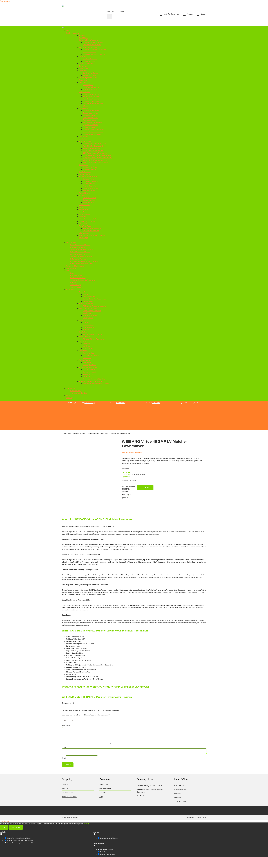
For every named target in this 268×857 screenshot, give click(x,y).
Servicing (69, 398)
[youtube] (79, 810)
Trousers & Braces (76, 287)
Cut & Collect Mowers (90, 181)
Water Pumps (83, 238)
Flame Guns (83, 80)
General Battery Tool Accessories (94, 299)
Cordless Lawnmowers (91, 111)
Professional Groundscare (75, 266)
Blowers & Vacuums (86, 303)
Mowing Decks (88, 374)
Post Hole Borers (84, 172)
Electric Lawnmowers (90, 113)
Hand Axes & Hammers (91, 87)
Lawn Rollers (83, 136)
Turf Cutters (83, 223)
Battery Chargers (89, 296)
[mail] (83, 810)
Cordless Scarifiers (89, 198)
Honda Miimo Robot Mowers (80, 245)
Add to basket (145, 487)
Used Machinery (71, 268)
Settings (87, 823)
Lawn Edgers (83, 106)
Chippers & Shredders (86, 63)
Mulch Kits (86, 346)
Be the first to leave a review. (129, 480)
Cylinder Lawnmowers (90, 125)
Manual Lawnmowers (90, 118)
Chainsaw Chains (89, 327)
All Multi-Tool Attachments (91, 148)
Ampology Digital (200, 817)
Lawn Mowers (83, 341)
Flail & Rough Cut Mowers (88, 78)
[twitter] (67, 810)
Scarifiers (82, 195)
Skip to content (5, 1)
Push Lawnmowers (89, 120)
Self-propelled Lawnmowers (92, 122)
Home (68, 30)
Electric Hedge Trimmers (91, 96)
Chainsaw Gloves (76, 275)
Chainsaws (82, 56)
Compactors (83, 66)
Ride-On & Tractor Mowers (88, 176)
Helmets (73, 282)
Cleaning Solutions (89, 365)
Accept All (16, 827)
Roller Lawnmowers (90, 127)
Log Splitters (83, 139)
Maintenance (83, 351)
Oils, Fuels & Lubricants (91, 355)
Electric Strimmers (89, 52)
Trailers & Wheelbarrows (87, 221)
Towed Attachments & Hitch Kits (94, 379)
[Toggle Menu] (63, 27)
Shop (69, 433)
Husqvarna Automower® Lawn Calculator (84, 261)
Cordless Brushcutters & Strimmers (95, 49)
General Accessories (90, 372)
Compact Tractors (89, 179)
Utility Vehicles (84, 233)
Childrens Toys (75, 391)
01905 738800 (120, 403)
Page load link (5, 821)
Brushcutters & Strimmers (88, 47)
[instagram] (71, 810)
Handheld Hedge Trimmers (92, 101)
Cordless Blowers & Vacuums (93, 42)
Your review (66, 725)
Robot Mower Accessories (79, 259)
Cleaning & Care (88, 353)
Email (64, 758)
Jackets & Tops (75, 285)
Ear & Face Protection (77, 278)
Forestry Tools (88, 85)
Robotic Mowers (84, 193)
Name (64, 747)
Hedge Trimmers (84, 92)
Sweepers (82, 216)
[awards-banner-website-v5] (162, 406)
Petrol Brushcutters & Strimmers (94, 54)
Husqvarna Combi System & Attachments (97, 158)
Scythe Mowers (84, 205)
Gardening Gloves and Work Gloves (82, 280)
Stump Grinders (84, 214)
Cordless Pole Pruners (90, 167)
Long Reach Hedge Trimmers (93, 103)
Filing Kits (86, 329)
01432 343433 (156, 403)
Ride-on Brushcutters (90, 186)
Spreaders (82, 212)
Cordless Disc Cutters (90, 73)
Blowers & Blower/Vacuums (88, 40)
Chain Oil (86, 322)
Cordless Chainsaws (90, 59)
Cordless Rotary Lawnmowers (93, 129)
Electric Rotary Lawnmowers (93, 132)
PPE (67, 271)
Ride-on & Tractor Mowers (88, 367)
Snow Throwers (84, 209)
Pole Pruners (83, 165)
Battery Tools (83, 38)
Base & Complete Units (91, 231)
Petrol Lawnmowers (90, 115)
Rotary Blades (88, 348)
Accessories (70, 289)
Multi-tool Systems (85, 141)
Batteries (86, 294)
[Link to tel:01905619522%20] (175, 801)
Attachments (87, 362)
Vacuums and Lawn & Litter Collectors (92, 235)
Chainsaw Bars (88, 325)
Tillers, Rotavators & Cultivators (89, 219)
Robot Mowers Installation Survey (81, 264)
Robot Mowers (71, 242)
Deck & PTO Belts (89, 369)
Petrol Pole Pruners (89, 169)
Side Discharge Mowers (91, 188)
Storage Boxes (88, 301)
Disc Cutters (83, 71)
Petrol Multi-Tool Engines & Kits (93, 146)
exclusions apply (89, 403)
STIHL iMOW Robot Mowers (80, 252)
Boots (72, 273)
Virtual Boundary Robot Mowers (81, 256)
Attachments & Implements (92, 228)
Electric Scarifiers (89, 200)
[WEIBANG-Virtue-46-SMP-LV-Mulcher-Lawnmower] (89, 475)
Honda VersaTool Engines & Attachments (97, 155)
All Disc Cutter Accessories (92, 334)
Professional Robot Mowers (79, 254)
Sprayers (82, 207)
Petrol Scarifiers (88, 202)
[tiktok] (75, 810)
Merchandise (70, 388)
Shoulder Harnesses (90, 315)
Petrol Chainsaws (89, 61)
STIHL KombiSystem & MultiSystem (95, 162)
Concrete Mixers (84, 68)
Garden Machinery (72, 33)
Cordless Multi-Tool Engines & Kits (94, 143)
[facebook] (63, 810)
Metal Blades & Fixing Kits (92, 311)
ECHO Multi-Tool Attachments (93, 151)
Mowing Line (87, 313)
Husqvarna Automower (78, 247)
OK (4, 827)
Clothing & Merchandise (78, 393)
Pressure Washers (85, 174)
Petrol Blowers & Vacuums (92, 45)
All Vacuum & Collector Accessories (91, 381)
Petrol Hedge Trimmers (91, 99)
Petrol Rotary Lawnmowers (92, 134)
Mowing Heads (88, 318)
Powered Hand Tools (90, 89)
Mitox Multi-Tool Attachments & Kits (95, 160)
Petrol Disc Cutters (89, 75)
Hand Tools (82, 82)
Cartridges (86, 344)
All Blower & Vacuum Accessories (94, 306)
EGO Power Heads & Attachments (95, 153)
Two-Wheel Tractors (85, 226)
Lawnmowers (83, 108)
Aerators (82, 35)
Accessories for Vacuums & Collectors (96, 384)
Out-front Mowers (89, 184)
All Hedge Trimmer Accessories (94, 339)
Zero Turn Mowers (89, 191)
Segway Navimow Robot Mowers (81, 249)
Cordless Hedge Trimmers (92, 94)
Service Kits (87, 358)
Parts (68, 395)
